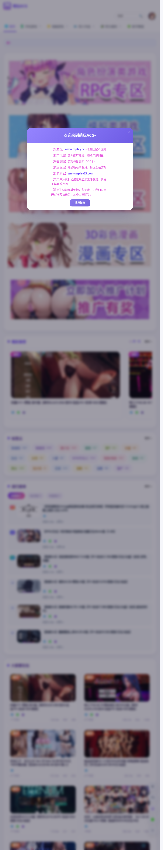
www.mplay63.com (81, 173)
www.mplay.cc (75, 149)
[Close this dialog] (129, 132)
